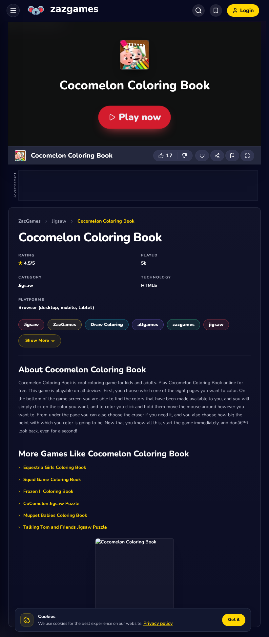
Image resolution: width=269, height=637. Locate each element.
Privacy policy (158, 623)
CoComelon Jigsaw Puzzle (51, 503)
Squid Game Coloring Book (52, 479)
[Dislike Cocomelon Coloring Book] (185, 155)
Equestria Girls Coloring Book (54, 467)
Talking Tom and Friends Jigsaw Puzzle (65, 527)
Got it (233, 620)
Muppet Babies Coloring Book (55, 515)
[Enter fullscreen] (247, 155)
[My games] (216, 10)
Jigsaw (59, 221)
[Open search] (198, 10)
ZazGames (29, 221)
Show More (37, 340)
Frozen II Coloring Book (48, 491)
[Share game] (217, 155)
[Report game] (232, 155)
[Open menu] (13, 10)
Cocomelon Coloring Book (105, 221)
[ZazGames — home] (62, 10)
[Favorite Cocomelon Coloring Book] (202, 155)
